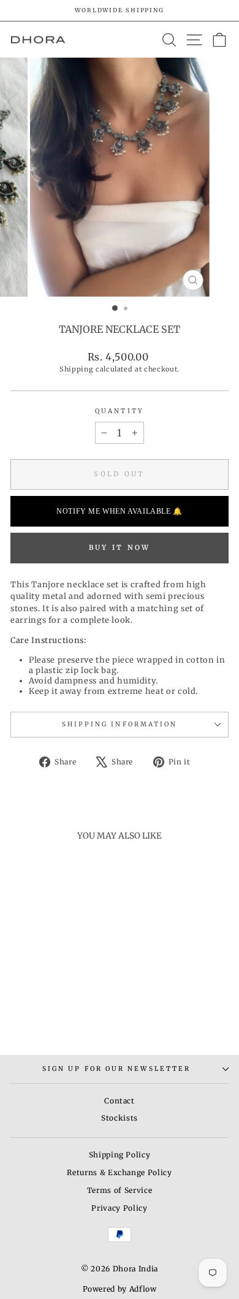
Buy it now (120, 547)
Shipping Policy (120, 1154)
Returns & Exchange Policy (119, 1172)
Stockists (119, 1117)
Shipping (76, 369)
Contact (119, 1100)
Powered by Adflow (120, 1288)
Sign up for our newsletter (116, 1069)
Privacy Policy (119, 1208)
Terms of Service (119, 1190)
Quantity (119, 411)
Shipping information (120, 724)
